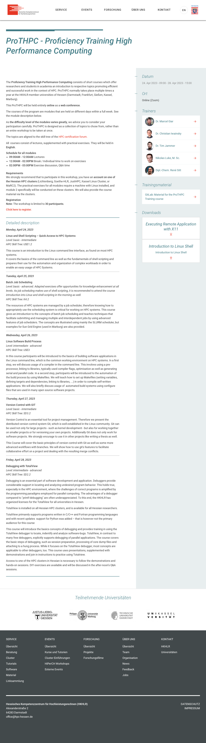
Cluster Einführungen (57, 657)
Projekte (88, 652)
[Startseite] (24, 10)
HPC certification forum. (73, 136)
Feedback (128, 669)
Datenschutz (190, 704)
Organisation (130, 657)
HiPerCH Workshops (57, 663)
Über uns (138, 9)
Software (11, 669)
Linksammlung (15, 681)
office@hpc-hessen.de (19, 716)
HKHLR (165, 646)
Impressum (192, 708)
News (125, 663)
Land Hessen (194, 10)
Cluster (10, 657)
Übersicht (11, 646)
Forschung (112, 9)
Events (86, 9)
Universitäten (169, 652)
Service (61, 9)
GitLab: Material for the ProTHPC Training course (164, 196)
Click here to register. (19, 209)
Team (125, 652)
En (184, 10)
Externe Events (54, 669)
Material (11, 675)
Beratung (11, 652)
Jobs (125, 675)
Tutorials (11, 663)
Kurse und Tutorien (56, 652)
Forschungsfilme (94, 657)
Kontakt (164, 9)
